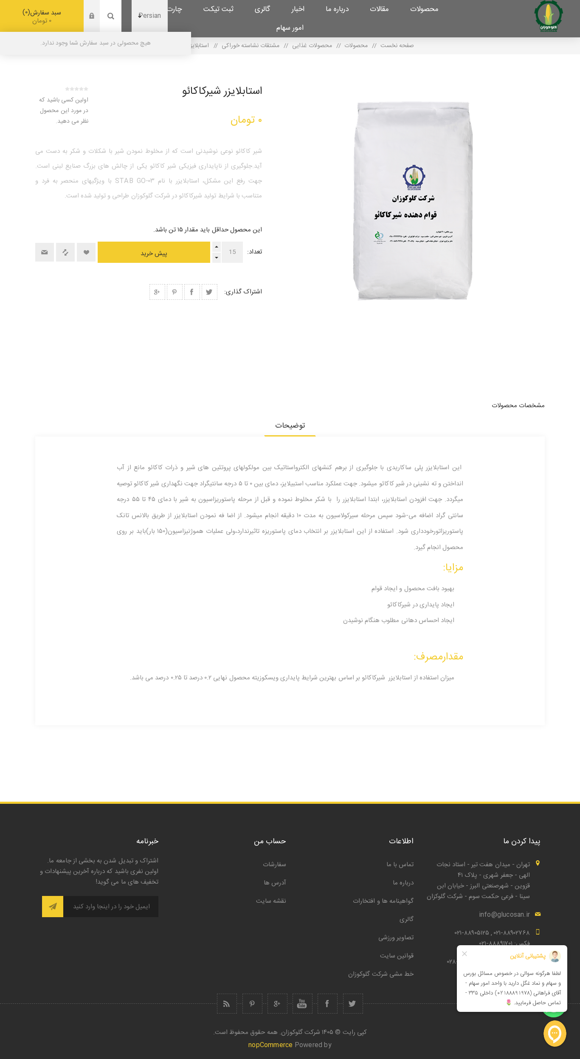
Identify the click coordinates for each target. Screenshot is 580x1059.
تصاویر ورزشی (396, 937)
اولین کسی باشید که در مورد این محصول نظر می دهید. (63, 111)
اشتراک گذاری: (243, 292)
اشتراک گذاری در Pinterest (175, 292)
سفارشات (274, 864)
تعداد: (254, 252)
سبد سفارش (43, 16)
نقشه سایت (271, 901)
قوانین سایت (397, 956)
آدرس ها (275, 883)
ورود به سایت (85, 8)
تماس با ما (400, 864)
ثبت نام (85, 24)
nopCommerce (270, 1045)
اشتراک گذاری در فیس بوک (192, 292)
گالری (407, 919)
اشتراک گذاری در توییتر (209, 292)
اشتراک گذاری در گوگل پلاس (157, 292)
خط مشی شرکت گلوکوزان (381, 974)
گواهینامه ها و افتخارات (383, 901)
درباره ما (403, 883)
